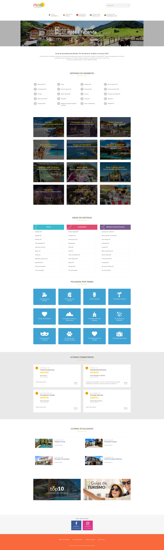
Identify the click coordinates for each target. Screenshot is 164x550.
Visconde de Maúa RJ (108, 266)
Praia (62, 84)
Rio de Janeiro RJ (112, 84)
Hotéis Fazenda (95, 299)
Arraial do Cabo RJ (40, 247)
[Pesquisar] (128, 5)
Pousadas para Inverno (69, 299)
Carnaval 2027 (42, 103)
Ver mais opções (39, 270)
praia (48, 227)
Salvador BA (71, 266)
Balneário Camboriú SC (41, 258)
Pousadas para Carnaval (44, 339)
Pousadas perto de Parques (94, 319)
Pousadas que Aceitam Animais (69, 339)
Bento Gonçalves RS (107, 251)
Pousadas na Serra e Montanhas (69, 319)
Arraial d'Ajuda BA (73, 231)
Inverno (86, 94)
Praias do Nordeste (40, 266)
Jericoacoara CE (72, 239)
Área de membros (65, 539)
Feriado (40, 94)
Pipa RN (70, 251)
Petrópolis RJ (105, 262)
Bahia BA (110, 98)
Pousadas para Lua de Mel (94, 339)
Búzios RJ (37, 251)
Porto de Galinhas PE (74, 254)
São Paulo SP (41, 84)
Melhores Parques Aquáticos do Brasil (69, 104)
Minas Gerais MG (42, 98)
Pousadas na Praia (119, 299)
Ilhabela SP (111, 103)
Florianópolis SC (42, 89)
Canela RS (105, 247)
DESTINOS (54, 15)
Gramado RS (87, 89)
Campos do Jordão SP (114, 94)
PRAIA (69, 15)
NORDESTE (82, 15)
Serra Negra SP (106, 239)
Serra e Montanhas (89, 103)
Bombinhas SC (39, 262)
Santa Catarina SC (66, 89)
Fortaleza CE (72, 235)
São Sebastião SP (40, 243)
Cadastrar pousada (90, 539)
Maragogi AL (71, 243)
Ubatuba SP (87, 84)
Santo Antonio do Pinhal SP (109, 235)
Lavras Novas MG (106, 258)
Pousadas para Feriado (44, 299)
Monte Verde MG (65, 94)
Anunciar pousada (77, 539)
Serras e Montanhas (115, 227)
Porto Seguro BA (72, 258)
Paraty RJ (87, 98)
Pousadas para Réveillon (119, 319)
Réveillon (63, 98)
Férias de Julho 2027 (113, 89)
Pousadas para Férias (119, 338)
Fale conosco (101, 539)
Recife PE (71, 262)
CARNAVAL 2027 (112, 15)
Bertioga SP (38, 239)
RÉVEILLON (96, 15)
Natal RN (70, 247)
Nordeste (82, 227)
